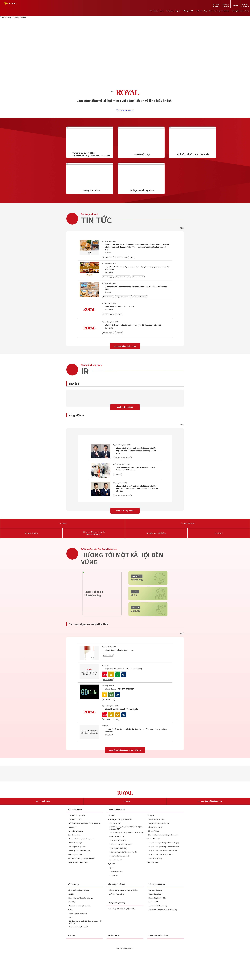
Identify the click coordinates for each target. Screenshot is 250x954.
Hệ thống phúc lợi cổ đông (156, 533)
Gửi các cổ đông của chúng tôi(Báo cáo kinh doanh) (94, 533)
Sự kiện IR (218, 533)
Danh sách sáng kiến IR (125, 510)
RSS (182, 227)
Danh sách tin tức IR (125, 407)
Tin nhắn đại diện (31, 533)
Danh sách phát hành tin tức (125, 346)
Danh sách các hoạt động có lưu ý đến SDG (125, 750)
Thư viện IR (62, 523)
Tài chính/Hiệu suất (187, 523)
